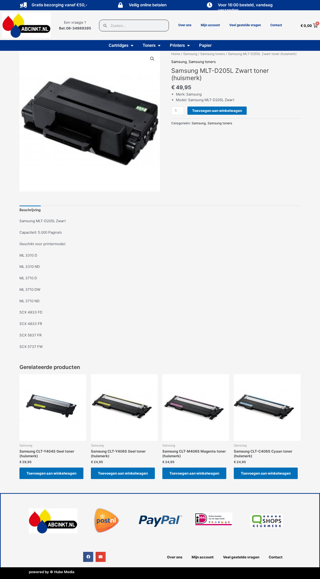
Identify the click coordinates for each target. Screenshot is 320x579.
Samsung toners (212, 54)
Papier (205, 45)
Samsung (190, 54)
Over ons (184, 25)
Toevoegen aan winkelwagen (217, 110)
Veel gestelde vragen (245, 25)
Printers (177, 45)
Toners (149, 45)
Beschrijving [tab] (30, 210)
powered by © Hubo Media (51, 572)
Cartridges (118, 45)
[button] (152, 59)
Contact (276, 25)
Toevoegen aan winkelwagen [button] (51, 473)
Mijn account (210, 25)
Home (175, 54)
